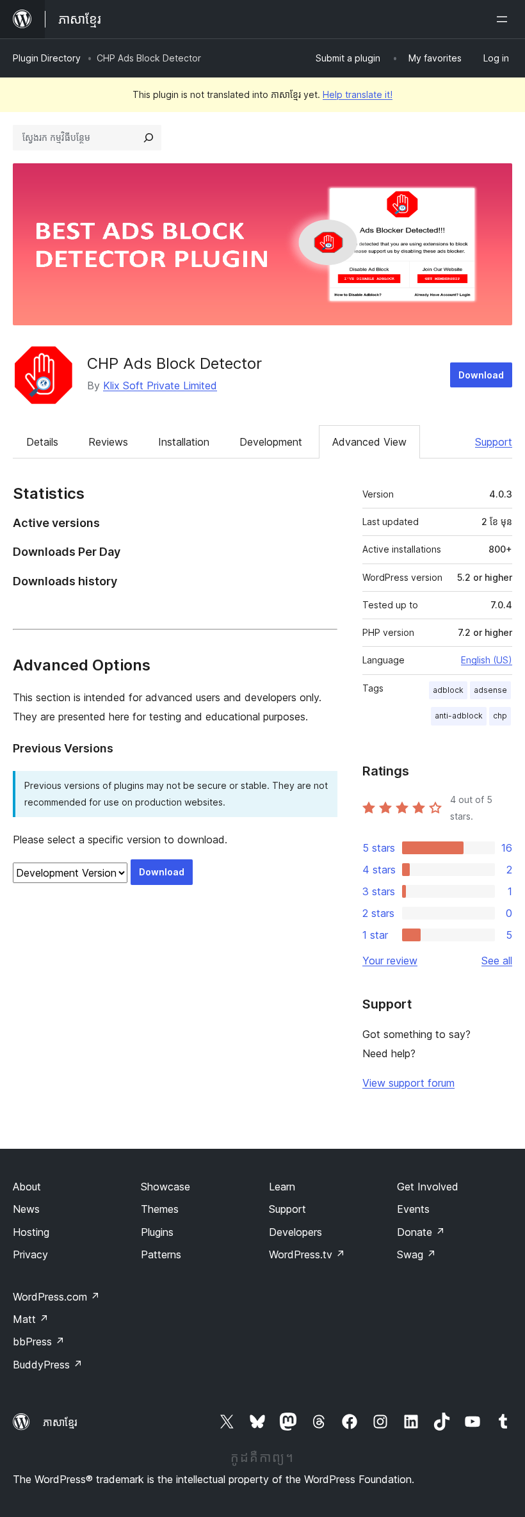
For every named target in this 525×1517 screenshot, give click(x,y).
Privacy (30, 1254)
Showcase (165, 1186)
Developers (295, 1232)
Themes (160, 1209)
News (26, 1209)
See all (496, 960)
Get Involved (427, 1186)
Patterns (161, 1254)
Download (481, 374)
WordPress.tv (307, 1254)
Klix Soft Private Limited (160, 385)
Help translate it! (357, 94)
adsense (490, 690)
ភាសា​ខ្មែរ (60, 1422)
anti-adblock (459, 715)
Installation (183, 441)
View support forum (408, 1082)
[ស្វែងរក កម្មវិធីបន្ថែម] (148, 137)
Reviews (108, 441)
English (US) (486, 659)
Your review (389, 960)
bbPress (39, 1341)
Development (270, 441)
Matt (31, 1319)
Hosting (31, 1232)
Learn (282, 1186)
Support (493, 441)
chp (500, 715)
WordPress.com (56, 1296)
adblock (448, 690)
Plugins (157, 1232)
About (27, 1186)
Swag (416, 1254)
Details (42, 441)
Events (413, 1209)
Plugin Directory (47, 58)
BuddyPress (48, 1364)
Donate (421, 1232)
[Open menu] (504, 19)
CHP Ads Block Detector (174, 363)
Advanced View (369, 441)
